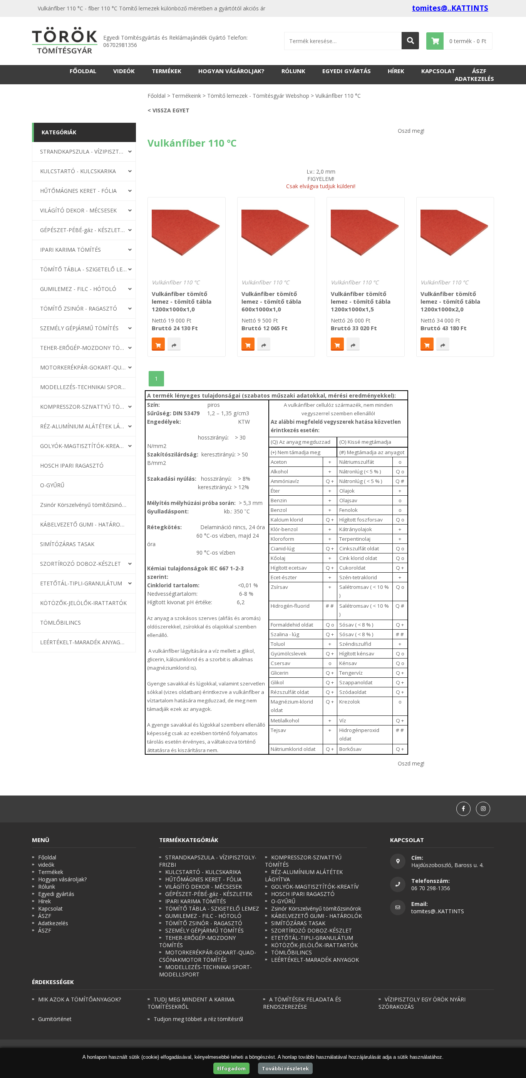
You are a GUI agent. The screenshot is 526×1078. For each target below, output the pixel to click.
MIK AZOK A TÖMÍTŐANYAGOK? (79, 999)
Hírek (396, 71)
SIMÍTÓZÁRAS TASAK (67, 544)
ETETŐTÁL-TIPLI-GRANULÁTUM (81, 583)
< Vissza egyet (168, 110)
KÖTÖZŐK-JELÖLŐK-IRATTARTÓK (83, 603)
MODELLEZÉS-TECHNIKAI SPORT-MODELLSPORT (83, 387)
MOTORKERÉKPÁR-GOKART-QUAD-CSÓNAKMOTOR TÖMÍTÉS (83, 367)
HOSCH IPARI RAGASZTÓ (72, 465)
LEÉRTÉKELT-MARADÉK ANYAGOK (83, 642)
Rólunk (293, 71)
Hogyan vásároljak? (231, 71)
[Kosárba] (158, 344)
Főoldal (83, 71)
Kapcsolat (438, 71)
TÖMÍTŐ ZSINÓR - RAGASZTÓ (78, 308)
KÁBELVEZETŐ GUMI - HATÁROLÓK (83, 524)
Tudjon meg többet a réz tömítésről (198, 1019)
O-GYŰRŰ (52, 485)
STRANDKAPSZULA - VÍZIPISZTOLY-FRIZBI (83, 151)
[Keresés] (410, 40)
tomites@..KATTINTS (450, 8)
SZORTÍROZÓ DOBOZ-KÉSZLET (80, 563)
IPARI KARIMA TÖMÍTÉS (70, 249)
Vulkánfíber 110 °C (175, 282)
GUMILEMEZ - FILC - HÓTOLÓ (78, 288)
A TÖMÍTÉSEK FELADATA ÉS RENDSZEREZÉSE (302, 1003)
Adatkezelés (474, 78)
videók (124, 71)
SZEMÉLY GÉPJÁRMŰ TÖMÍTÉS (79, 328)
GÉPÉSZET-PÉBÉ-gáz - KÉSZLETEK (83, 230)
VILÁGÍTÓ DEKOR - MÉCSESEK (78, 210)
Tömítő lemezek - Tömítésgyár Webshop (258, 95)
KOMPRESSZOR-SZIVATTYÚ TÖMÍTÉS (83, 406)
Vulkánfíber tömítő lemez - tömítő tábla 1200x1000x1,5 (360, 301)
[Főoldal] (64, 41)
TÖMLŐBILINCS (60, 622)
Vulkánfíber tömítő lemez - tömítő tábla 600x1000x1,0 (271, 301)
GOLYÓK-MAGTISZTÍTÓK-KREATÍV (83, 446)
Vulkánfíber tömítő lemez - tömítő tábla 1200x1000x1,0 (181, 301)
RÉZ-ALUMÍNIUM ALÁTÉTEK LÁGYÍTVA (83, 426)
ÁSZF (479, 71)
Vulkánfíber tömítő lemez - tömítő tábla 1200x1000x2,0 (450, 301)
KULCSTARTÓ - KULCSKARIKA (78, 171)
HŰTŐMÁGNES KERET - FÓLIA (78, 190)
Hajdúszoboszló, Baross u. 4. (447, 865)
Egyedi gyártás (346, 71)
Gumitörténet (55, 1019)
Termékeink (186, 95)
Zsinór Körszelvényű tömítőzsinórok (83, 504)
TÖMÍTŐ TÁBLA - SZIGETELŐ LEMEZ (83, 269)
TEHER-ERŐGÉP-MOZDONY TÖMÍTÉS (83, 347)
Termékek (166, 71)
